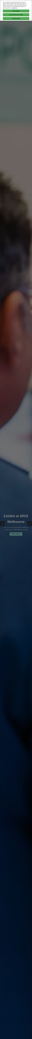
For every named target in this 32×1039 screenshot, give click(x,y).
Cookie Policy (14, 8)
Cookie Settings (16, 11)
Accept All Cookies (16, 18)
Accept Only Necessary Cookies (16, 14)
